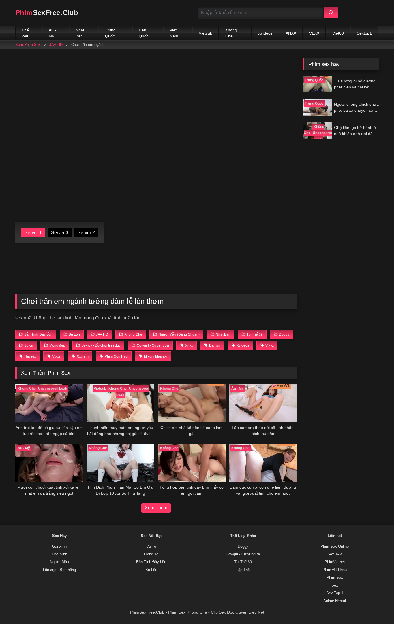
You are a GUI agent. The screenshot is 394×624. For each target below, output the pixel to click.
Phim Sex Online (334, 546)
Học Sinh (59, 554)
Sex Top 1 (334, 593)
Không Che (231, 33)
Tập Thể (243, 570)
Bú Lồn (151, 570)
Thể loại (25, 33)
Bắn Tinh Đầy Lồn (151, 562)
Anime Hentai (334, 601)
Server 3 (59, 232)
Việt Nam (174, 33)
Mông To (151, 554)
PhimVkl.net (334, 562)
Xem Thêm (156, 507)
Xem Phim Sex (28, 44)
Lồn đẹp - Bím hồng (59, 570)
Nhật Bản (80, 33)
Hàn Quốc (144, 33)
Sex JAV (334, 554)
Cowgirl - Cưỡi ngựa (243, 554)
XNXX (291, 33)
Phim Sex (335, 578)
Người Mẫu (59, 562)
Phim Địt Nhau (334, 570)
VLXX (314, 33)
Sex (334, 585)
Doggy (243, 546)
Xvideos (265, 33)
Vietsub (205, 33)
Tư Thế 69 (243, 562)
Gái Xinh (59, 546)
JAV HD (56, 44)
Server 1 (33, 232)
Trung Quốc (110, 33)
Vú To (151, 546)
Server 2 (86, 232)
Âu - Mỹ (52, 33)
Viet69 (338, 33)
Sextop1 (364, 33)
